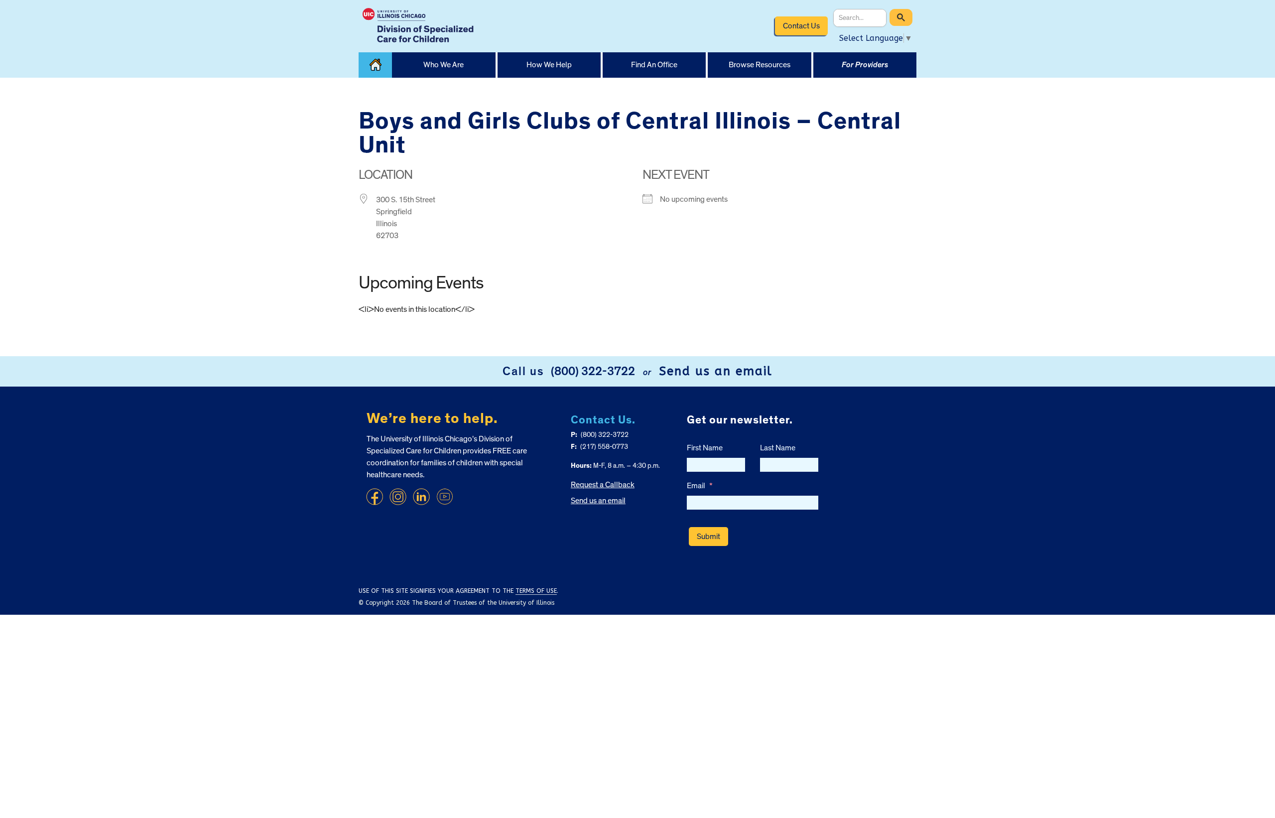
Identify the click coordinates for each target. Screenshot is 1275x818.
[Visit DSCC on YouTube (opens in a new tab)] (445, 497)
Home (375, 65)
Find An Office (654, 65)
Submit (708, 537)
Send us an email (715, 371)
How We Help (549, 65)
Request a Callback (603, 485)
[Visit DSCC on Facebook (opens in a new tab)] (374, 497)
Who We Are (443, 65)
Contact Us (801, 26)
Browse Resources (759, 65)
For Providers (865, 65)
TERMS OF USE (536, 590)
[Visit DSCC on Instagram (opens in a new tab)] (398, 497)
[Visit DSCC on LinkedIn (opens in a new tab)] (421, 497)
